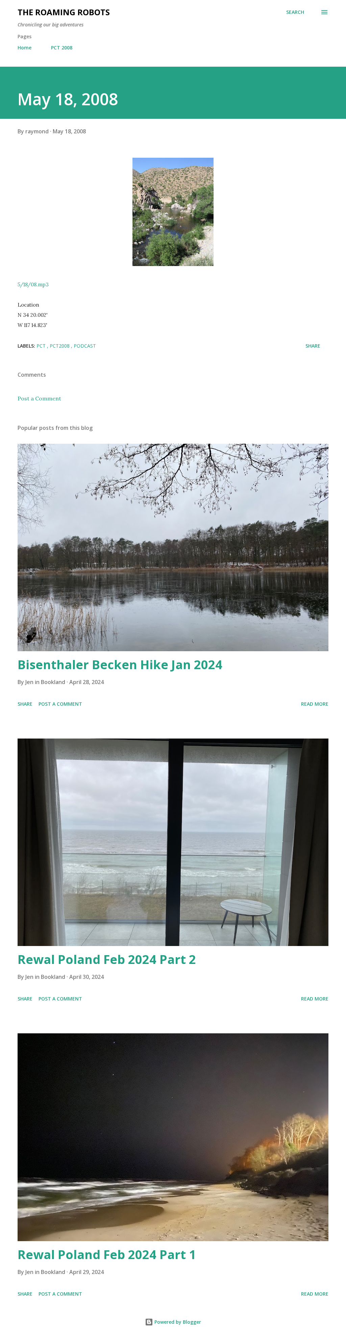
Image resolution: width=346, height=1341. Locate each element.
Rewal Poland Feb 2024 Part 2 (107, 959)
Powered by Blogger (177, 1322)
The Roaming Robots (64, 12)
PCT (41, 346)
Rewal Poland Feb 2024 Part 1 (107, 1254)
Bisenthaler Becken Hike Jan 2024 (120, 664)
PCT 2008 (61, 47)
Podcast (85, 346)
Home (24, 47)
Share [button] (312, 346)
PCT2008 (60, 346)
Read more (314, 704)
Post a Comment (39, 398)
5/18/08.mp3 (33, 284)
